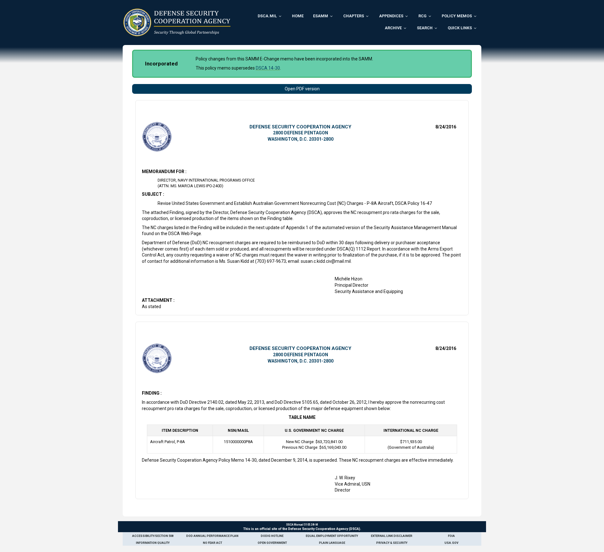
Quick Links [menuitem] (460, 27)
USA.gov (451, 542)
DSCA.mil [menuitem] (267, 16)
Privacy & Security (391, 542)
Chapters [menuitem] (353, 16)
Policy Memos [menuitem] (457, 16)
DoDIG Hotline (272, 536)
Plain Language (332, 542)
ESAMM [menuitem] (320, 16)
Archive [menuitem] (393, 27)
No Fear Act (212, 542)
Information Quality (153, 542)
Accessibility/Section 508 (152, 536)
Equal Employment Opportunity (332, 536)
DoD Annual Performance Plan (212, 536)
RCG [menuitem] (422, 16)
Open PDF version (302, 88)
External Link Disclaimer (391, 536)
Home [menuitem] (298, 16)
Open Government (272, 542)
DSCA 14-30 (268, 67)
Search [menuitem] (425, 27)
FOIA (451, 536)
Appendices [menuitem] (391, 16)
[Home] (177, 22)
